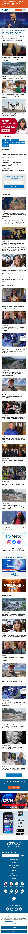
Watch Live (5, 145)
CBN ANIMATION (14, 876)
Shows (17, 142)
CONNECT (14, 868)
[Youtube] (7, 909)
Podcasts (22, 142)
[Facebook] (11, 909)
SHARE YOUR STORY (14, 787)
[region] (14, 923)
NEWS (14, 870)
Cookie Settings (14, 923)
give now (18, 10)
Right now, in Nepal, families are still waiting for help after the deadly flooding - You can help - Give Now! (12, 4)
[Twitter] (20, 909)
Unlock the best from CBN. (10, 852)
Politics (8, 140)
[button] (24, 10)
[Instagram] (16, 909)
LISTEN (14, 878)
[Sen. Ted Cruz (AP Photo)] (14, 20)
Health (12, 142)
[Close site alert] (25, 4)
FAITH (14, 863)
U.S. (4, 140)
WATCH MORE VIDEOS (14, 775)
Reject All (14, 927)
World (12, 140)
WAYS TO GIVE (14, 865)
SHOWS (14, 873)
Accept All (14, 931)
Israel (17, 140)
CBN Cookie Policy (9, 921)
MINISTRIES (14, 860)
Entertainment (6, 142)
